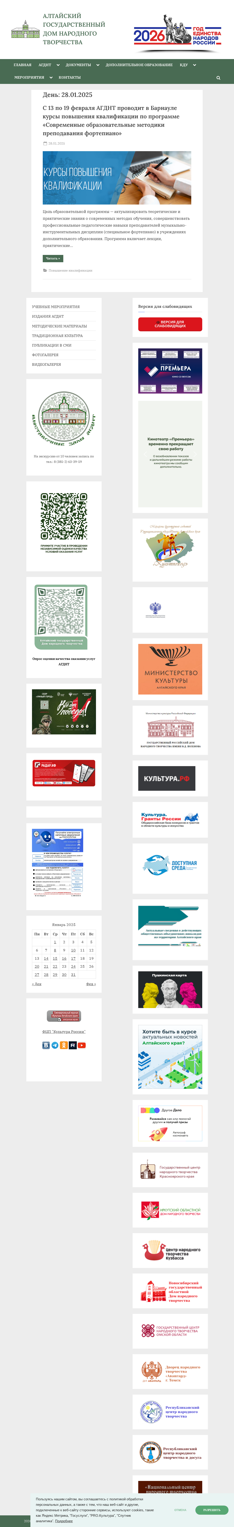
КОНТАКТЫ (70, 77)
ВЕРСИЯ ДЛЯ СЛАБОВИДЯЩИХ (170, 324)
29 (55, 974)
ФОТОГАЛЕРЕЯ (45, 354)
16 (64, 958)
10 (73, 950)
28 (46, 974)
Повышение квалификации (70, 270)
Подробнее (64, 1521)
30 (64, 974)
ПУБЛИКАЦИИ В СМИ (52, 345)
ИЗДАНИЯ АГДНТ (48, 316)
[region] (173, 29)
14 (46, 958)
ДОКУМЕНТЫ (78, 64)
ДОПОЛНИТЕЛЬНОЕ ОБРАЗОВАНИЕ (139, 64)
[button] (145, 454)
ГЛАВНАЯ (22, 64)
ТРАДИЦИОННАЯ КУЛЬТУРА (57, 335)
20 (37, 966)
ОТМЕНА (180, 1510)
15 (55, 958)
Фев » (91, 983)
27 (37, 974)
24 (73, 966)
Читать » (54, 259)
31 (73, 974)
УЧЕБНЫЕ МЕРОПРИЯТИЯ (56, 306)
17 (73, 958)
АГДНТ (45, 64)
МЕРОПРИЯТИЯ (29, 77)
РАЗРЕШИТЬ (212, 1510)
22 (55, 966)
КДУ (184, 64)
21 (46, 966)
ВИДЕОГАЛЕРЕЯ (46, 364)
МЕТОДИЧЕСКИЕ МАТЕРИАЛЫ (59, 326)
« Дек (36, 983)
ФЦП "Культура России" (64, 1031)
